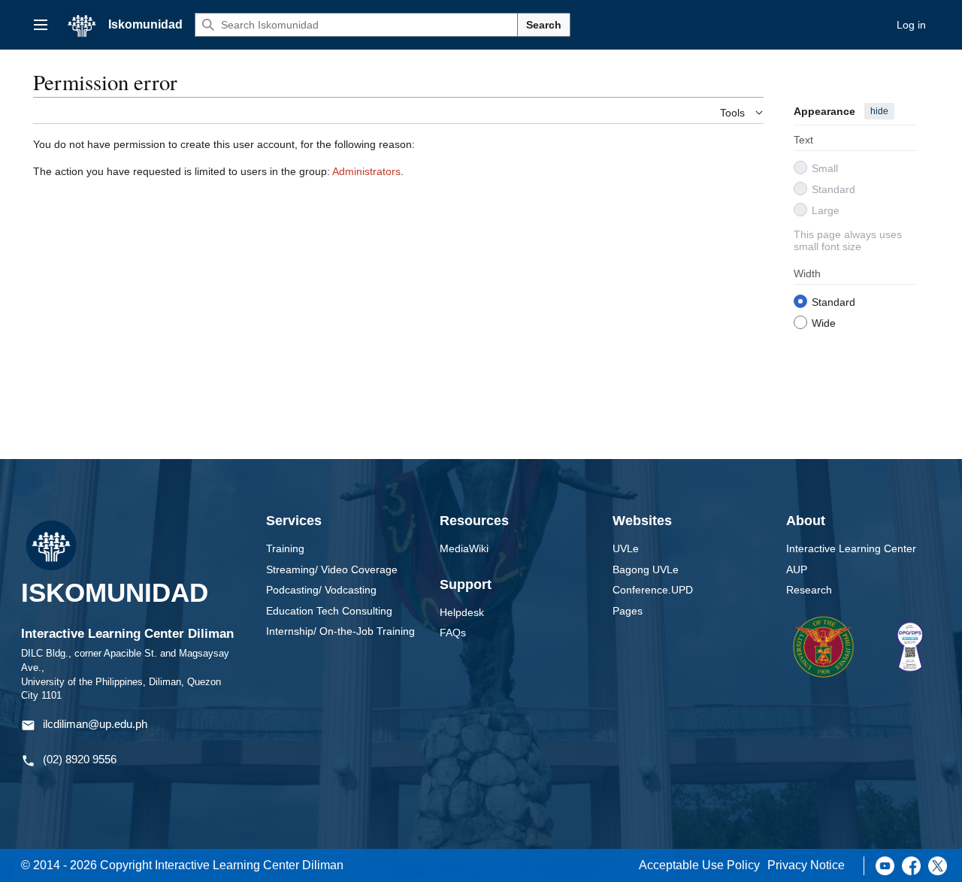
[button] (41, 25)
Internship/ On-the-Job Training (340, 631)
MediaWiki (464, 548)
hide (879, 111)
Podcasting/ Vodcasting (321, 590)
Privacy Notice (806, 865)
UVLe (626, 548)
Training (285, 548)
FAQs (453, 633)
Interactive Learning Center (851, 548)
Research (809, 590)
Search (543, 25)
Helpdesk (462, 612)
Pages (628, 611)
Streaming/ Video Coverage (332, 569)
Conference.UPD (653, 590)
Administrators (366, 171)
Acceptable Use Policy (699, 865)
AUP (796, 569)
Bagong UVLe (646, 569)
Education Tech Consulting (329, 611)
